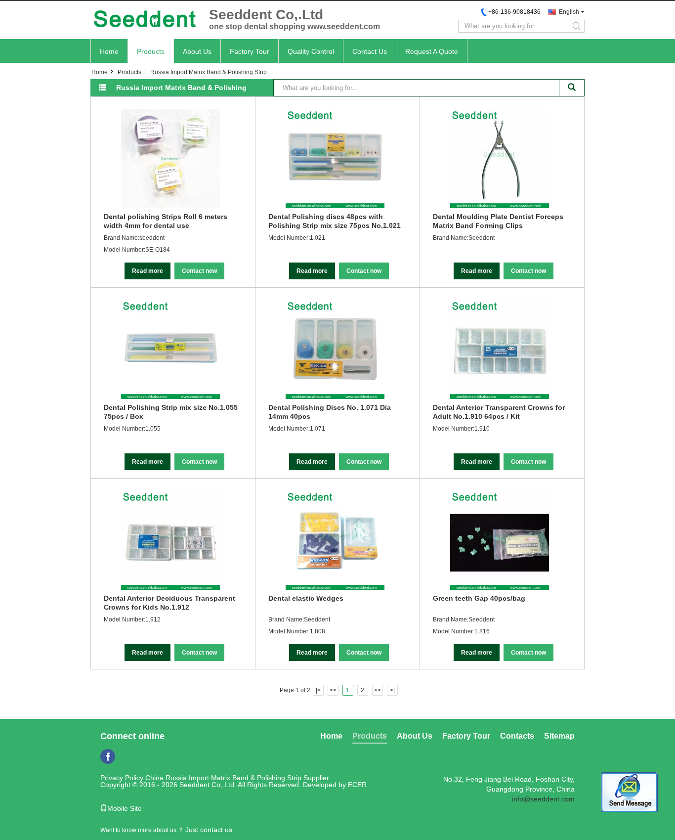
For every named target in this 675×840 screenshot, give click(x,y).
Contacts (517, 736)
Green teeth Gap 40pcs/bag (479, 598)
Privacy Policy (121, 778)
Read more (147, 270)
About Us (197, 51)
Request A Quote (431, 51)
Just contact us (208, 830)
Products (151, 51)
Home (109, 51)
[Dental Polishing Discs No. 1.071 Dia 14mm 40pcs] (335, 349)
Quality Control (311, 51)
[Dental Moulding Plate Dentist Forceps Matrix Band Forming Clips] (499, 158)
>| (392, 690)
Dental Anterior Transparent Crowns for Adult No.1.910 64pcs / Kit (499, 411)
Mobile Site (124, 808)
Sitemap (559, 736)
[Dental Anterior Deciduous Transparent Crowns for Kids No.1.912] (170, 540)
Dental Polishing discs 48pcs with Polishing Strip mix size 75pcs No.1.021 (334, 221)
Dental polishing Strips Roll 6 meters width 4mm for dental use (165, 221)
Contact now (199, 270)
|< (318, 690)
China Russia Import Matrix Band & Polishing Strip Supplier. (238, 778)
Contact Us (369, 51)
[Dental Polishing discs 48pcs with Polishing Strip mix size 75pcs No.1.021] (335, 158)
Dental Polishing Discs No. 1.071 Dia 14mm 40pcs (329, 411)
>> (377, 690)
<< (333, 690)
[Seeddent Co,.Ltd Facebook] (107, 756)
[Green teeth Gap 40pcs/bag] (499, 540)
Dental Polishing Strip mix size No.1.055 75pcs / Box (171, 411)
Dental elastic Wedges (305, 598)
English (569, 11)
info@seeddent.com (543, 799)
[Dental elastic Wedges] (335, 540)
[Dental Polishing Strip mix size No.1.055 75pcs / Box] (170, 349)
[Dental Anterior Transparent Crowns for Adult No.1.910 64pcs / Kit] (499, 349)
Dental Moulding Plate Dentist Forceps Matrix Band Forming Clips (498, 221)
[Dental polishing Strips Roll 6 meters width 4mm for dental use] (170, 158)
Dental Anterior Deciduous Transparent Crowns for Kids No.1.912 (169, 602)
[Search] (572, 87)
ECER (357, 785)
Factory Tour (249, 51)
